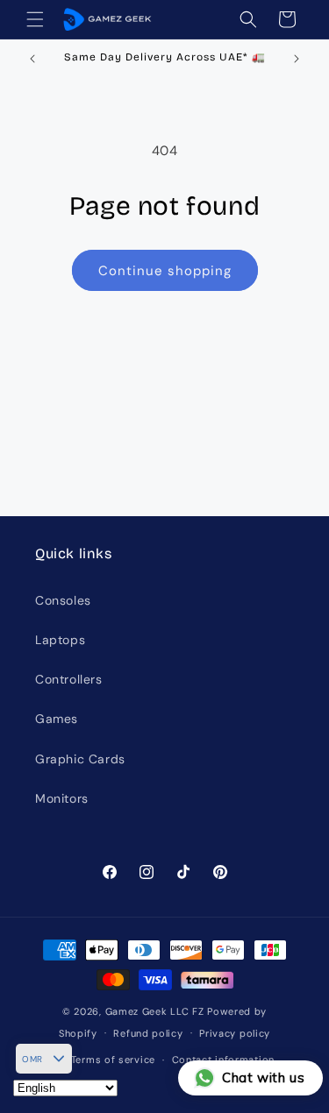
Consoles (63, 600)
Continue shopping (165, 271)
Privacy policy (234, 1033)
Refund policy (147, 1033)
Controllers (69, 679)
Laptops (60, 640)
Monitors (62, 798)
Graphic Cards (80, 759)
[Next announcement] (296, 58)
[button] (35, 19)
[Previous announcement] (32, 58)
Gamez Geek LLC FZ (154, 1011)
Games (56, 719)
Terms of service (113, 1059)
